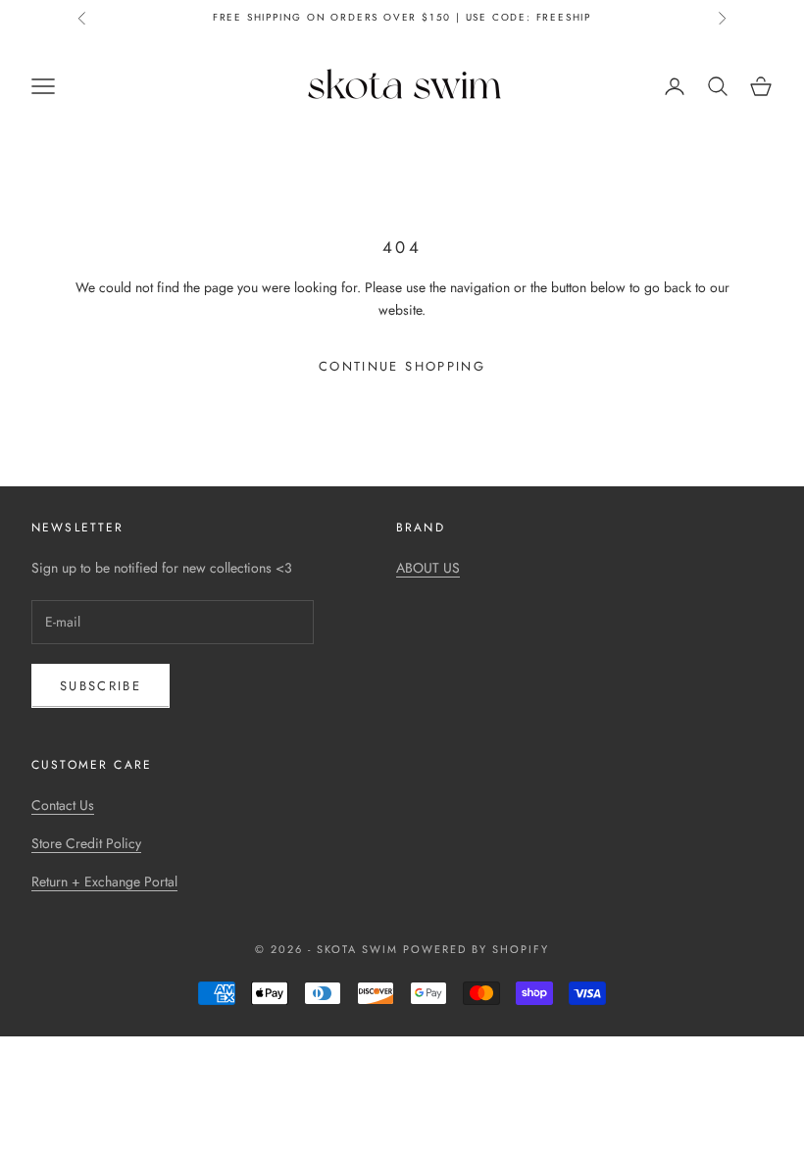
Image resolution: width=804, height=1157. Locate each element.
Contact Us (62, 805)
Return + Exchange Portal (104, 881)
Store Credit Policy (86, 843)
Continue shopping (402, 366)
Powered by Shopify (476, 949)
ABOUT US (428, 568)
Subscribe (100, 686)
